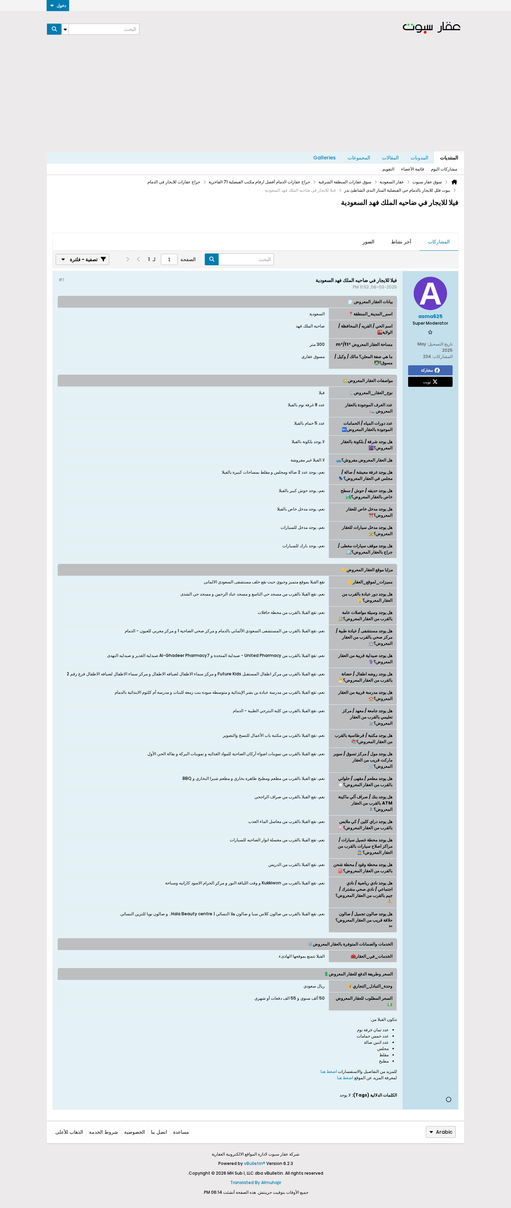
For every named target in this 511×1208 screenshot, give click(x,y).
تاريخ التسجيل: (440, 344)
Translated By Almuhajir (255, 1182)
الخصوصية (134, 1131)
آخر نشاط (401, 241)
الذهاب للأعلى (69, 1131)
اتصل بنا (159, 1131)
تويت (427, 381)
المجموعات (359, 157)
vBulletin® (254, 1163)
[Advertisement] (255, 99)
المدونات (419, 157)
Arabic (444, 1131)
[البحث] (54, 29)
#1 (61, 280)
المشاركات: (442, 356)
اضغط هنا (329, 1071)
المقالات (390, 157)
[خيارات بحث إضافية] (65, 29)
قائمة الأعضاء (412, 169)
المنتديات (449, 157)
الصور (368, 241)
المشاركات (439, 241)
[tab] (439, 242)
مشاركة (427, 370)
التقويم (388, 169)
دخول (61, 5)
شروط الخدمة (103, 1131)
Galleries (324, 157)
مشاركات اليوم (444, 169)
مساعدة (181, 1131)
